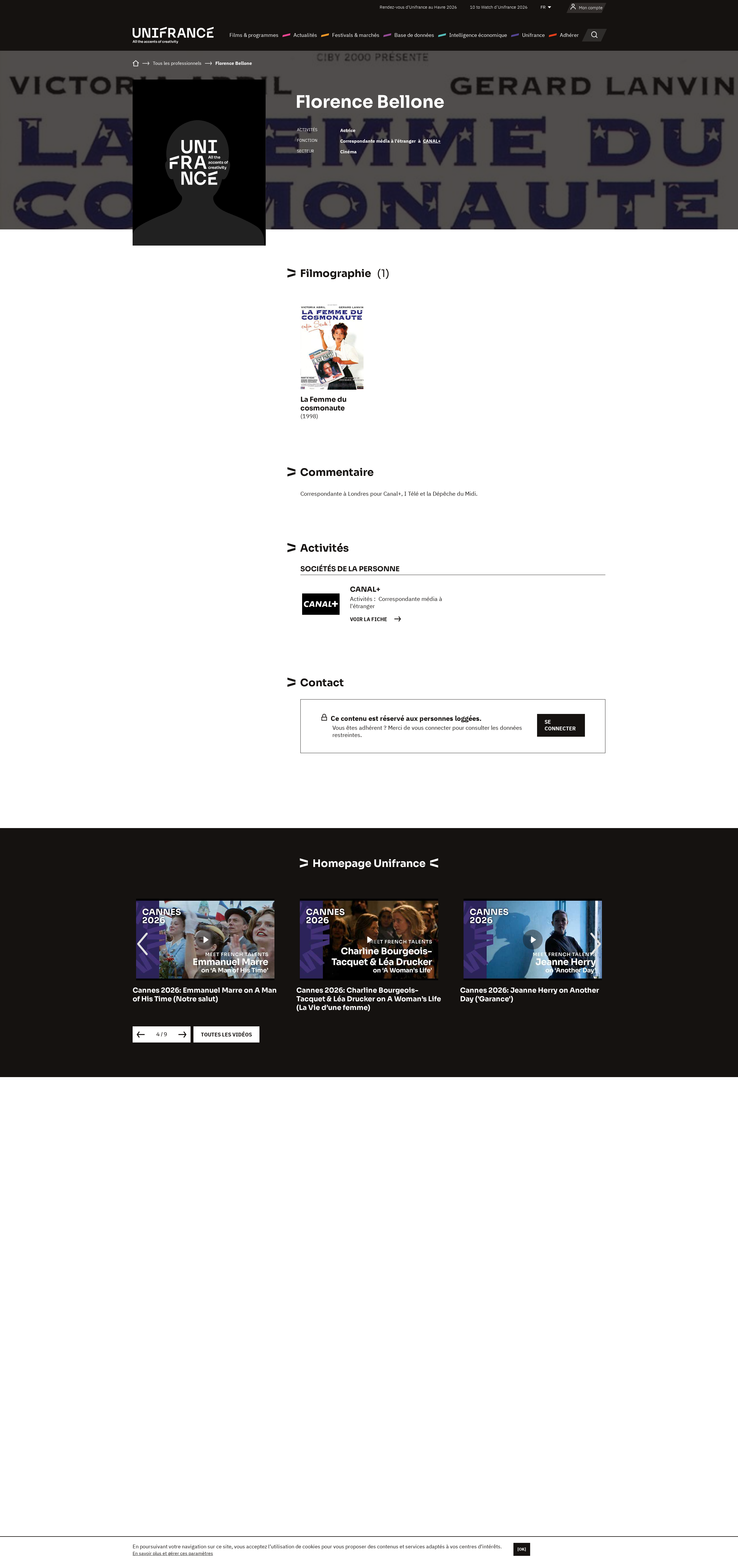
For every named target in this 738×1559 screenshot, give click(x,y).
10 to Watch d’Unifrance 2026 (499, 7)
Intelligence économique (478, 35)
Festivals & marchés (355, 35)
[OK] (521, 1549)
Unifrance (533, 35)
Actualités (305, 35)
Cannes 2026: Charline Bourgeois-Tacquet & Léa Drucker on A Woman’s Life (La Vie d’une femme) (205, 999)
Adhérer (569, 35)
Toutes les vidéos (226, 1034)
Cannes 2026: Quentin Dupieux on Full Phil (527, 994)
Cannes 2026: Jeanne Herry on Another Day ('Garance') (365, 994)
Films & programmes (253, 35)
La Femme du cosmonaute (323, 403)
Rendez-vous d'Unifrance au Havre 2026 (418, 7)
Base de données (414, 35)
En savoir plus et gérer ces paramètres (173, 1553)
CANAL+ (432, 141)
